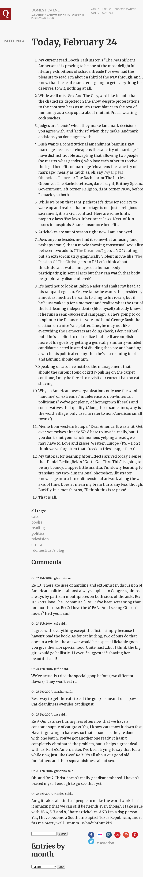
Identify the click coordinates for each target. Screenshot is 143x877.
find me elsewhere (125, 9)
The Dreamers (88, 250)
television (40, 539)
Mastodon (105, 843)
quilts (95, 13)
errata (36, 544)
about (95, 9)
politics (37, 533)
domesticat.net (46, 10)
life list (107, 9)
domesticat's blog (48, 550)
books (36, 522)
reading (38, 528)
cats (35, 516)
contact (107, 13)
